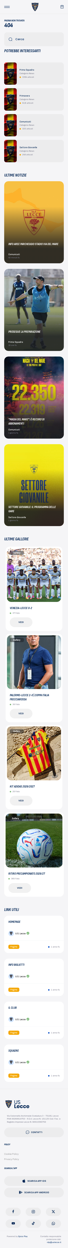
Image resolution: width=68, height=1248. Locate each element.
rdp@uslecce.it (54, 1242)
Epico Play (23, 1236)
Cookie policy (11, 1154)
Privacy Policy (11, 1159)
